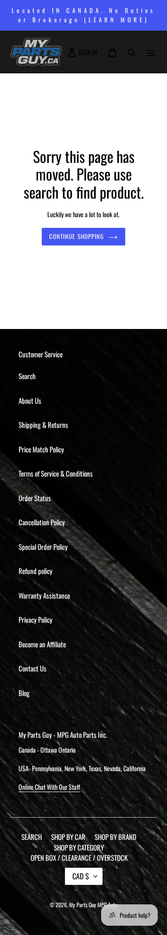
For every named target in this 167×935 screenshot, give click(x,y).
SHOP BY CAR (68, 837)
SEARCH (31, 837)
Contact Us (32, 668)
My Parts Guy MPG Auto (93, 905)
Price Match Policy (41, 449)
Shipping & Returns (43, 424)
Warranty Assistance (44, 595)
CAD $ (80, 876)
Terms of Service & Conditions (56, 473)
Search (27, 376)
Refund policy (35, 571)
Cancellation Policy (42, 522)
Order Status (35, 498)
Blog (24, 693)
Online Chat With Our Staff (49, 787)
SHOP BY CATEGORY (79, 847)
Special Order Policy (43, 547)
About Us (30, 400)
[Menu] (151, 52)
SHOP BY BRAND (115, 837)
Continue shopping (76, 236)
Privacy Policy (35, 619)
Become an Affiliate (42, 644)
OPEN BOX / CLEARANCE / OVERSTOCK (79, 857)
